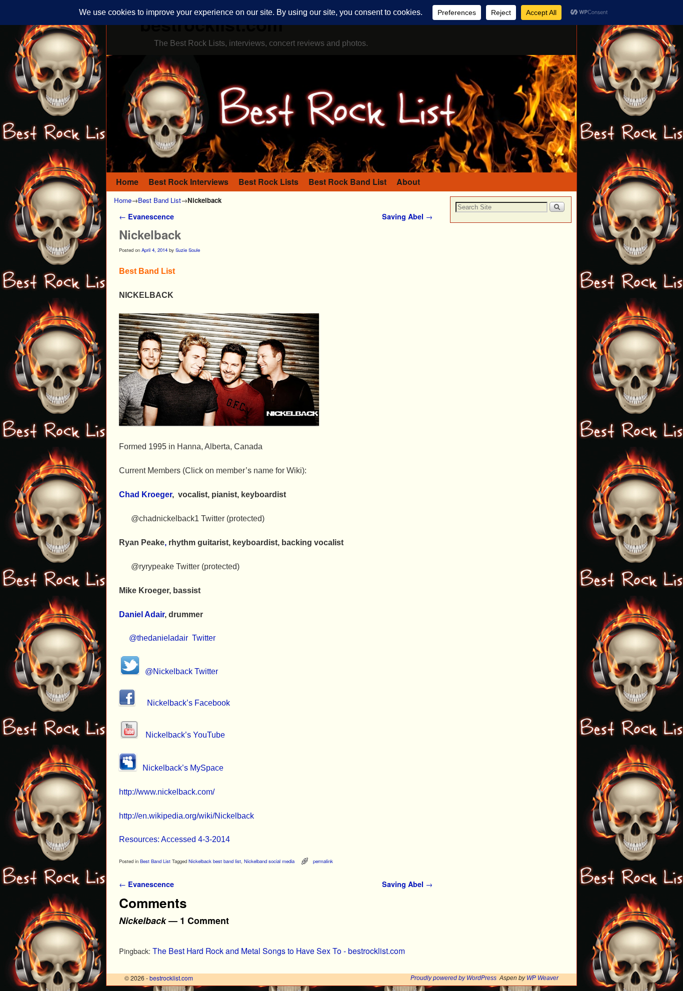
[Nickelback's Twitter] (130, 671)
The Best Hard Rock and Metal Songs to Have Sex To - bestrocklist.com (278, 950)
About (408, 181)
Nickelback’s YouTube (181, 735)
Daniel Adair (141, 614)
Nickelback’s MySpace (180, 768)
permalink (323, 861)
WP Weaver (542, 978)
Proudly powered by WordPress (453, 978)
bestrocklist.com (171, 978)
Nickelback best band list (214, 861)
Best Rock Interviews (188, 181)
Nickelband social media (269, 861)
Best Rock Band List (347, 181)
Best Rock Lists (268, 181)
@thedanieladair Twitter (172, 638)
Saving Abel (407, 216)
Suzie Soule (188, 249)
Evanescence (146, 216)
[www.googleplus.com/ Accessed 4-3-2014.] (219, 423)
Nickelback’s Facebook (182, 703)
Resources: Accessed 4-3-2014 (174, 839)
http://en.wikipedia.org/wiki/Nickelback (186, 816)
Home (127, 181)
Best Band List (159, 200)
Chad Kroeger (145, 494)
